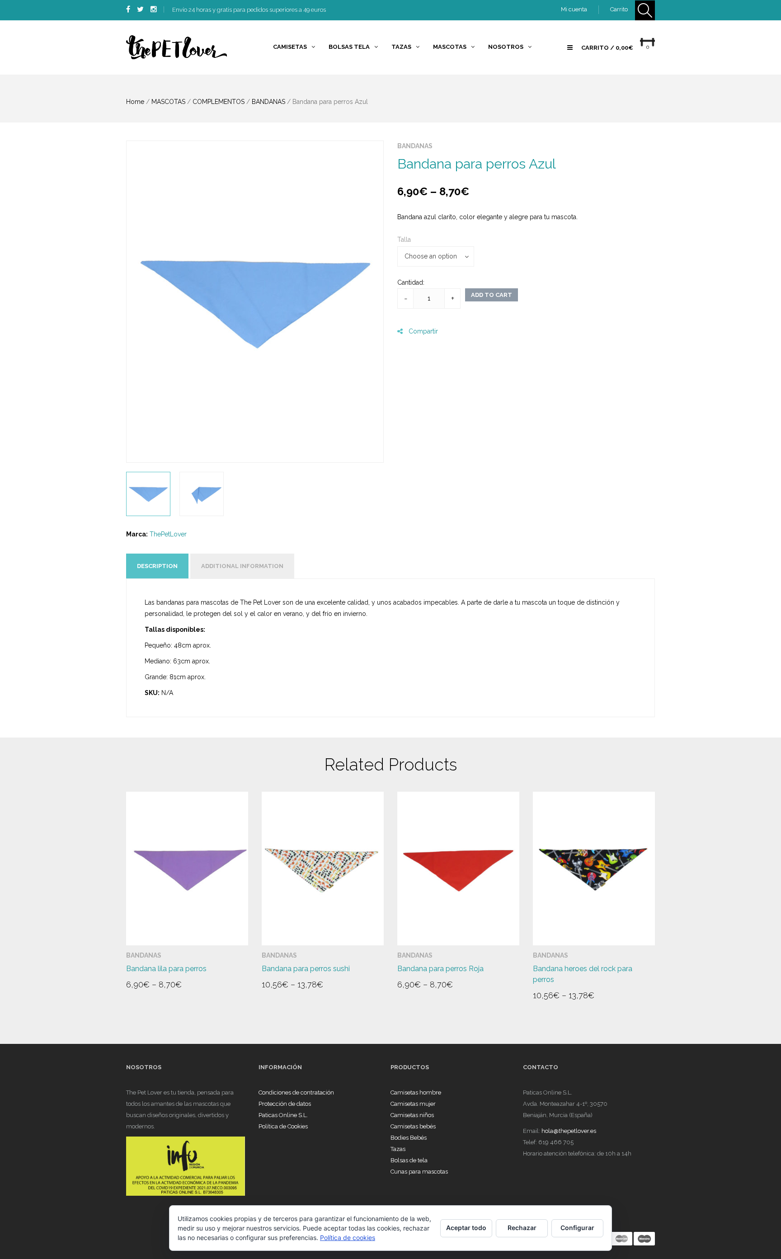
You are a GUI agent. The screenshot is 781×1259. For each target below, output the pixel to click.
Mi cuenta (574, 9)
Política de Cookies (283, 1126)
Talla (404, 239)
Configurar (577, 1227)
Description (157, 566)
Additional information (242, 566)
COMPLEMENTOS (219, 101)
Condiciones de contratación (296, 1092)
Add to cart (491, 294)
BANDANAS (268, 101)
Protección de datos (285, 1103)
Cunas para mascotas (419, 1171)
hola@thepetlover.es (568, 1130)
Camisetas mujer (413, 1103)
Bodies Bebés (408, 1137)
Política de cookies (347, 1237)
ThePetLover (168, 534)
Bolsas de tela (409, 1160)
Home (135, 101)
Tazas (397, 1149)
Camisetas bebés (413, 1126)
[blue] (255, 301)
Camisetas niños (412, 1115)
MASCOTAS (168, 101)
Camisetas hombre (415, 1092)
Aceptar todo (466, 1227)
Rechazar (522, 1227)
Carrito (619, 9)
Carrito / (607, 47)
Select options (160, 988)
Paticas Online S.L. (283, 1115)
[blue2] (201, 494)
